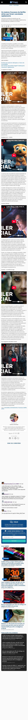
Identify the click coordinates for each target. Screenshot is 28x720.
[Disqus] (14, 462)
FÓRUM (16, 522)
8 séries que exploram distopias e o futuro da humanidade (12, 63)
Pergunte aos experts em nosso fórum (14, 526)
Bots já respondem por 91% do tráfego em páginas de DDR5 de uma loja (13, 605)
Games (4, 579)
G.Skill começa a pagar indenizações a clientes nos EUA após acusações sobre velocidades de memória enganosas (12, 563)
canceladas (7, 407)
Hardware (5, 558)
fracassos (20, 407)
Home (10, 5)
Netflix (25, 407)
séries (2, 408)
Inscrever (14, 541)
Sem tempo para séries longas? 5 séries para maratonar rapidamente (12, 66)
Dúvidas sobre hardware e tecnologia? (14, 524)
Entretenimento (8, 38)
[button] (2, 2)
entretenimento (14, 407)
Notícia (5, 620)
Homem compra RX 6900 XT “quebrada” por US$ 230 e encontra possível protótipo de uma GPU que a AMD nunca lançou (14, 667)
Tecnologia (16, 5)
